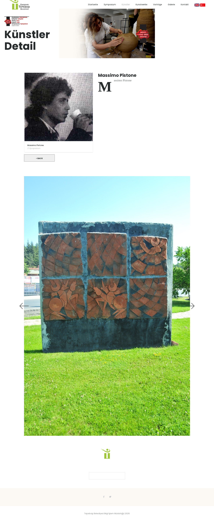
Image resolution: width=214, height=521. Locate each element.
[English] (197, 5)
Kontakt (185, 4)
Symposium (110, 4)
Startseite (93, 4)
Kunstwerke (141, 4)
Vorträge (157, 4)
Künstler (126, 4)
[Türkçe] (202, 5)
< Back (39, 158)
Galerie (171, 4)
